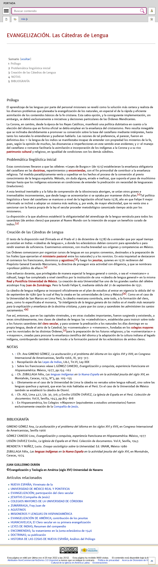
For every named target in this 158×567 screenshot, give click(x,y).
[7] (64, 330)
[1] (138, 194)
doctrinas (39, 170)
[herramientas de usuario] (151, 10)
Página (6, 19)
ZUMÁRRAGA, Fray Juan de (28, 505)
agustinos (67, 260)
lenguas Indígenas (61, 374)
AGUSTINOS (18, 509)
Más (23, 19)
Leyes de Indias (52, 362)
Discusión (15, 19)
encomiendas (77, 170)
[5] (124, 293)
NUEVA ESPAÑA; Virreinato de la (32, 484)
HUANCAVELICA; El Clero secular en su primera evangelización (51, 522)
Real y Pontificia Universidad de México (32, 281)
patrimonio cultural (19, 152)
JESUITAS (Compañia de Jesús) (30, 497)
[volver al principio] (151, 560)
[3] (76, 259)
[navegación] (6, 10)
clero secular (50, 323)
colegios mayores (142, 327)
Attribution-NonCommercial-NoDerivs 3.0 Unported (33, 560)
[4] (45, 267)
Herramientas (151, 19)
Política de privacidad (108, 560)
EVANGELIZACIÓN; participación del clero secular (42, 493)
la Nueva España (88, 374)
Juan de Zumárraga (38, 285)
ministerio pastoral (55, 256)
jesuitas (97, 260)
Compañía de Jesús (66, 406)
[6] (26, 309)
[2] (17, 223)
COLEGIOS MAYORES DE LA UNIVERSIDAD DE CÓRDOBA (47, 501)
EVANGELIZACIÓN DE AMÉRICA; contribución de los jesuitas (49, 518)
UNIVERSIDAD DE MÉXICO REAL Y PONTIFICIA (40, 489)
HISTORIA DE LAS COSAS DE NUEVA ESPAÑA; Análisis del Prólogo (53, 539)
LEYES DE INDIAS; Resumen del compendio (38, 526)
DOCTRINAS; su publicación (28, 535)
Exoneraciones (100, 562)
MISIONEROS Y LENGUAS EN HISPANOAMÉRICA (41, 514)
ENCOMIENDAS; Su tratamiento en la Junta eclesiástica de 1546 (51, 531)
